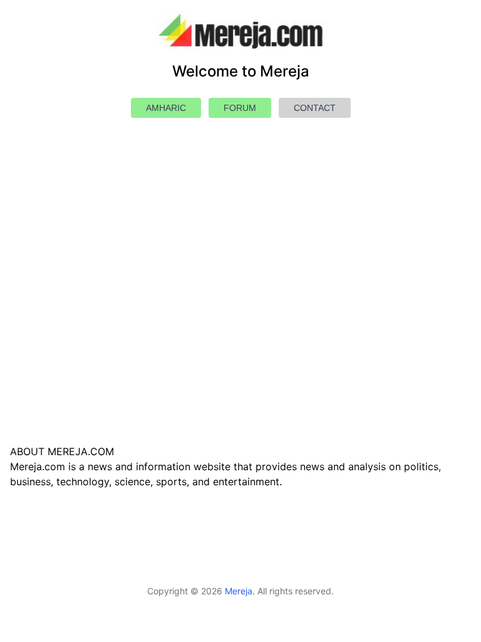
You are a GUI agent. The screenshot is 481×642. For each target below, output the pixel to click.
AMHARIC (166, 108)
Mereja (238, 591)
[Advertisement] (240, 311)
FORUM (240, 108)
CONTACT (315, 108)
